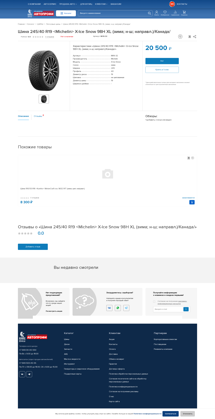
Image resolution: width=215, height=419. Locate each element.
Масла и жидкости (72, 359)
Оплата (112, 349)
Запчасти (68, 349)
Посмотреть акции (54, 311)
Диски (67, 344)
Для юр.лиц (86, 4)
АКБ (66, 354)
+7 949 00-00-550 (27, 350)
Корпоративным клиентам (165, 339)
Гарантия (113, 364)
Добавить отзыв (33, 246)
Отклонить (187, 414)
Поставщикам (160, 344)
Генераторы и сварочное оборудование (82, 369)
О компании (34, 4)
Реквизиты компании (163, 349)
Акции (111, 339)
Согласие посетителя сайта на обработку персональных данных (127, 380)
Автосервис (50, 4)
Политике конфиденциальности (147, 414)
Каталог (69, 333)
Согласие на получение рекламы (123, 391)
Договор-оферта (117, 369)
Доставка (113, 354)
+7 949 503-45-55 (27, 363)
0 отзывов (49, 37)
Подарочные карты (72, 374)
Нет (162, 61)
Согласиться (170, 414)
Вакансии (116, 4)
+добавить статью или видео (158, 120)
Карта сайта (114, 401)
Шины (66, 339)
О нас (111, 396)
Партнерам (160, 333)
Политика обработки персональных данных (128, 374)
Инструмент (69, 364)
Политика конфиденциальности (123, 386)
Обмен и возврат (116, 359)
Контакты (113, 344)
